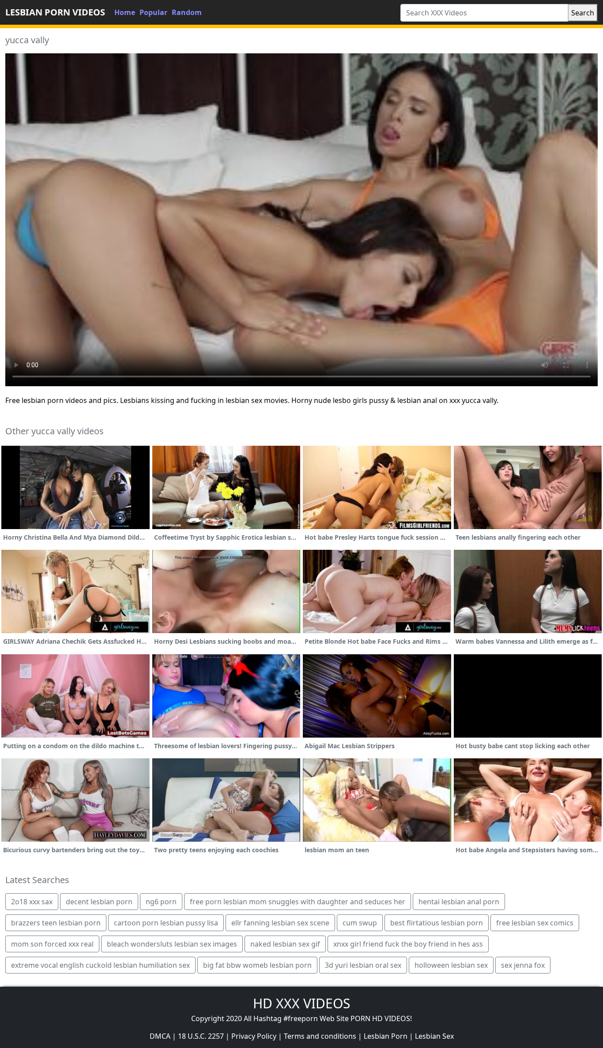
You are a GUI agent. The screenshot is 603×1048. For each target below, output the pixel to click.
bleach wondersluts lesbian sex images (172, 944)
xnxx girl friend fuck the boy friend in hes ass (408, 944)
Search (582, 13)
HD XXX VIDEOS (301, 1003)
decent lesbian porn (99, 901)
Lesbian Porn (385, 1036)
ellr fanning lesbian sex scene (280, 923)
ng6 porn (161, 901)
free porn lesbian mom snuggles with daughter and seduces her (297, 901)
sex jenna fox (523, 965)
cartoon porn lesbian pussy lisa (166, 923)
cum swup (360, 923)
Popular (153, 12)
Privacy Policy (253, 1036)
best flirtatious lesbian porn (436, 923)
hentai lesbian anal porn (458, 901)
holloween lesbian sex (451, 965)
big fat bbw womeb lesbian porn (257, 965)
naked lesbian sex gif (285, 944)
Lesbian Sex (434, 1036)
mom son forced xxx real (52, 944)
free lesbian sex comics (534, 923)
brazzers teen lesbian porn (56, 923)
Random (187, 12)
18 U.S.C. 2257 (201, 1036)
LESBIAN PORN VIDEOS (55, 12)
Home (124, 12)
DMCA (160, 1036)
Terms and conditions (320, 1036)
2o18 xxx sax (32, 901)
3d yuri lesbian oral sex (363, 965)
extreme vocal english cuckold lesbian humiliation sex (100, 965)
